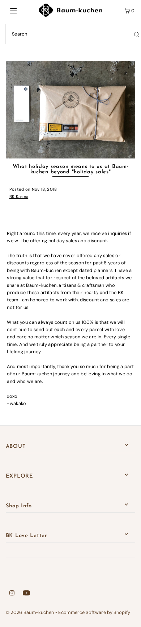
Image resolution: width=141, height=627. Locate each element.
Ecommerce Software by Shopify (94, 612)
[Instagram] (11, 594)
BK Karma (19, 196)
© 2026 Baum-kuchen (30, 612)
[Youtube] (26, 594)
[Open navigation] (22, 10)
